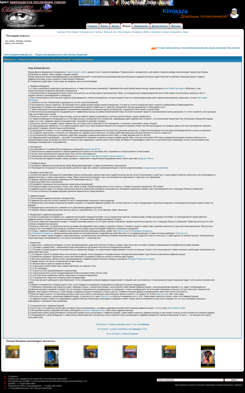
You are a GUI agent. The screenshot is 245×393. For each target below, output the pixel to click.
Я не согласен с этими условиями (122, 334)
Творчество (141, 26)
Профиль (136, 32)
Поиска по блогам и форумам (201, 385)
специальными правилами (155, 168)
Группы (98, 32)
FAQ (68, 32)
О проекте (13, 376)
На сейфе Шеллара (174, 88)
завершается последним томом (37, 2)
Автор (115, 26)
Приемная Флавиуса (141, 231)
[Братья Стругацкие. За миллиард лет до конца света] (91, 357)
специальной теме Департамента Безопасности (101, 156)
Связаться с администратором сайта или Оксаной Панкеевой (37, 379)
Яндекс (238, 385)
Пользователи (86, 32)
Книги (104, 26)
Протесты (122, 231)
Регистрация (124, 32)
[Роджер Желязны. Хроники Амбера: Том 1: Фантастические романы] (208, 367)
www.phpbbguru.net (78, 381)
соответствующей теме (94, 310)
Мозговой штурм (176, 308)
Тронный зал (110, 32)
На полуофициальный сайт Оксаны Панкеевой (204, 48)
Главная (92, 26)
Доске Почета (147, 158)
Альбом (60, 32)
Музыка (175, 26)
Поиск (74, 32)
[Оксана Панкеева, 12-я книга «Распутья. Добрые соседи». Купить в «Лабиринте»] (126, 5)
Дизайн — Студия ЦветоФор (22, 383)
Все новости (234, 48)
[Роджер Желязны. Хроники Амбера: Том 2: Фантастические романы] (51, 367)
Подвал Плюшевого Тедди (141, 259)
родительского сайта (76, 72)
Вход (185, 32)
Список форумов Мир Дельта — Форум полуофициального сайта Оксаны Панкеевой (45, 55)
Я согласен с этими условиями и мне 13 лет (122, 329)
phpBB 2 (26, 381)
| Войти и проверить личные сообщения (162, 32)
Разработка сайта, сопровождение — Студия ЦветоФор (35, 386)
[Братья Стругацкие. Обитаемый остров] (12, 357)
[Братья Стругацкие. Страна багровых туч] (130, 357)
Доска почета (160, 26)
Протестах (162, 294)
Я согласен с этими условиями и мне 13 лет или (122, 324)
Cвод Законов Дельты (170, 48)
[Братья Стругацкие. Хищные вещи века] (169, 357)
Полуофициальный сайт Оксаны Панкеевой (31, 388)
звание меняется (92, 149)
